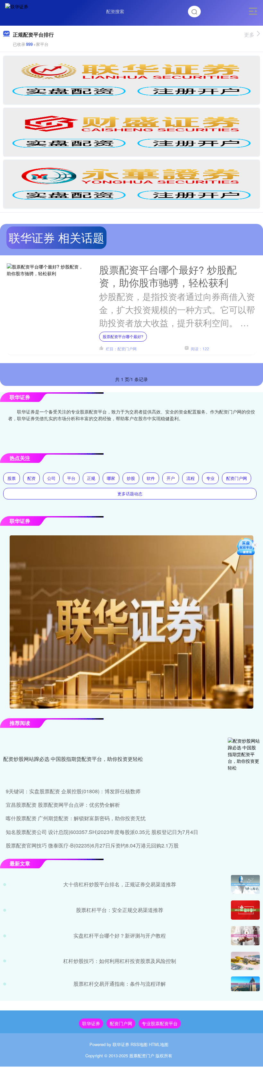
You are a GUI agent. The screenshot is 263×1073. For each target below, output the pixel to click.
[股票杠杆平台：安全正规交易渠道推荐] (245, 910)
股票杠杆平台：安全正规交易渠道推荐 (119, 910)
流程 (190, 478)
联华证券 (91, 1023)
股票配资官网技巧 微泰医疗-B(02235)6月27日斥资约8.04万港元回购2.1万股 (92, 845)
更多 (249, 34)
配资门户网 (236, 478)
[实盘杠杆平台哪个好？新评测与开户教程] (245, 935)
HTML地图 (158, 1044)
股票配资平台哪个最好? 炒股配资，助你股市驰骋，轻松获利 (168, 275)
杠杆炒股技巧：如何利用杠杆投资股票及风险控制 (119, 961)
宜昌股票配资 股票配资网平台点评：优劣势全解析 (63, 804)
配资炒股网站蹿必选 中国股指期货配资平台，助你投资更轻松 (73, 758)
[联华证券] (16, 10)
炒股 (131, 478)
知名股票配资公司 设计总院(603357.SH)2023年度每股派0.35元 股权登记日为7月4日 (102, 832)
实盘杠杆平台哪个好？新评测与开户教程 (119, 935)
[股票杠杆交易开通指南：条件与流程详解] (245, 983)
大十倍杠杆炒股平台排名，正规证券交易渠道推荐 (119, 884)
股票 (11, 478)
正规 (91, 478)
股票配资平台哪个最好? (123, 336)
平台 (71, 478)
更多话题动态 (129, 493)
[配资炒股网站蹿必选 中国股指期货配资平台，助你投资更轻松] (244, 759)
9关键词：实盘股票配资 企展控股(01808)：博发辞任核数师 (73, 791)
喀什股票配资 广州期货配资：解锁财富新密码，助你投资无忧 (76, 818)
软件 (151, 478)
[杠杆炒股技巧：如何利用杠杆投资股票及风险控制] (245, 961)
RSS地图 (139, 1044)
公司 (51, 478)
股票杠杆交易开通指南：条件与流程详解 (119, 983)
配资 (31, 478)
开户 (170, 478)
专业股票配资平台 (160, 1023)
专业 (210, 478)
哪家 (111, 478)
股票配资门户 (141, 1055)
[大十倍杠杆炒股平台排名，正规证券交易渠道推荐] (245, 884)
